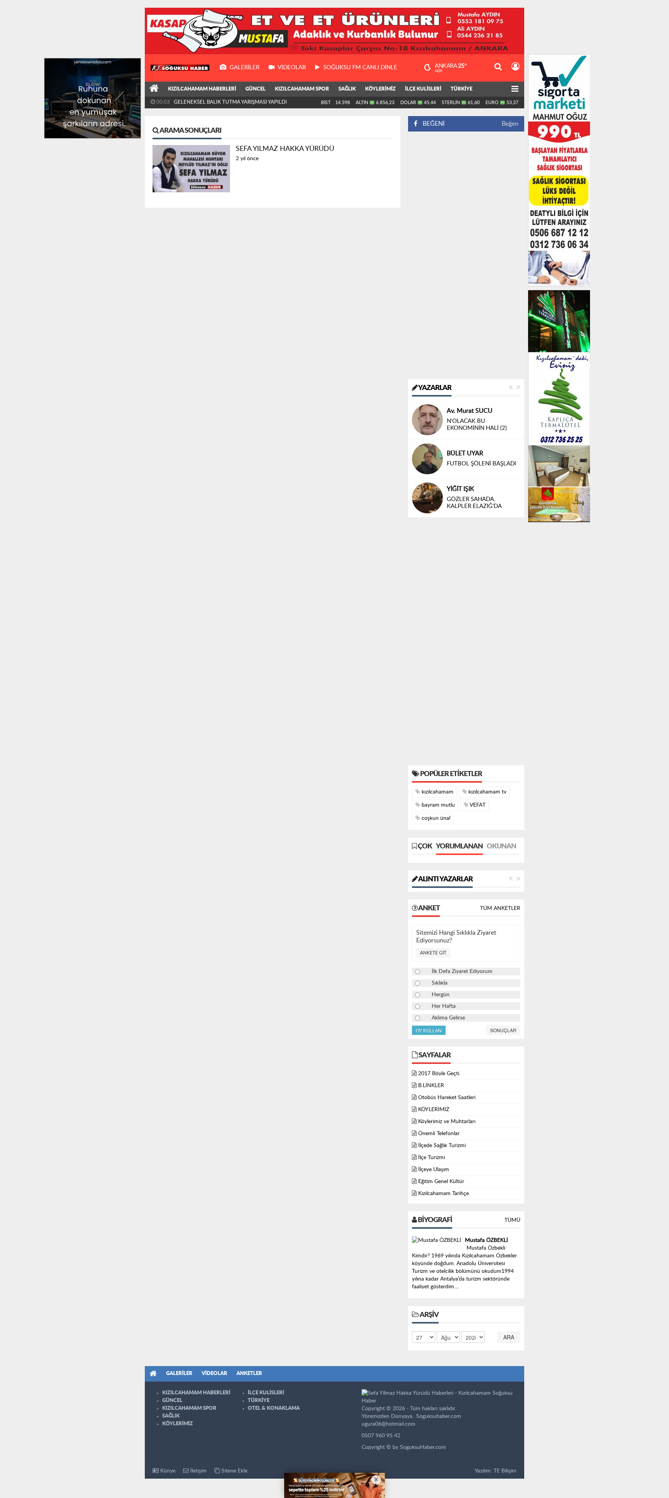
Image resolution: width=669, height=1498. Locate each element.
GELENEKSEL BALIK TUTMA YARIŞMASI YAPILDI (230, 102)
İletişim (198, 1471)
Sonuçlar (503, 1030)
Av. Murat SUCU (469, 411)
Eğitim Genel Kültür (441, 1181)
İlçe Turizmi (431, 1157)
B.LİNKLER (431, 1085)
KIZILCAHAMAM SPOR (302, 89)
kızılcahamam (436, 792)
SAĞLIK (347, 89)
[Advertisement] (466, 255)
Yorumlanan (459, 846)
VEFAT (476, 805)
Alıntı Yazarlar (445, 879)
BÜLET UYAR (465, 453)
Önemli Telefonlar (439, 1133)
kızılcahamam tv (486, 792)
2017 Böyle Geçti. (439, 1073)
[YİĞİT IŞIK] (427, 498)
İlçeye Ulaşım (433, 1169)
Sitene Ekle (233, 1471)
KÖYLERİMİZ (380, 89)
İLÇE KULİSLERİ (423, 89)
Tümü (512, 1220)
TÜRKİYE (461, 89)
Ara (508, 1337)
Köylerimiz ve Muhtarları (446, 1121)
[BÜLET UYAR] (427, 459)
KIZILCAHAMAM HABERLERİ (202, 89)
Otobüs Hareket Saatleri (446, 1097)
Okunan (501, 846)
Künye (167, 1471)
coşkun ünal (435, 818)
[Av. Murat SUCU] (427, 419)
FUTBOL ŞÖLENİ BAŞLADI (481, 464)
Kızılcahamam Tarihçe (443, 1193)
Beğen (510, 124)
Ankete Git (433, 953)
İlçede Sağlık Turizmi (442, 1145)
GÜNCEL (255, 89)
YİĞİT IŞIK (460, 489)
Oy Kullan (429, 1030)
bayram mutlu (437, 805)
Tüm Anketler (500, 908)
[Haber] (154, 89)
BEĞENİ (433, 124)
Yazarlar (434, 388)
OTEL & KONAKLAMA (274, 1408)
